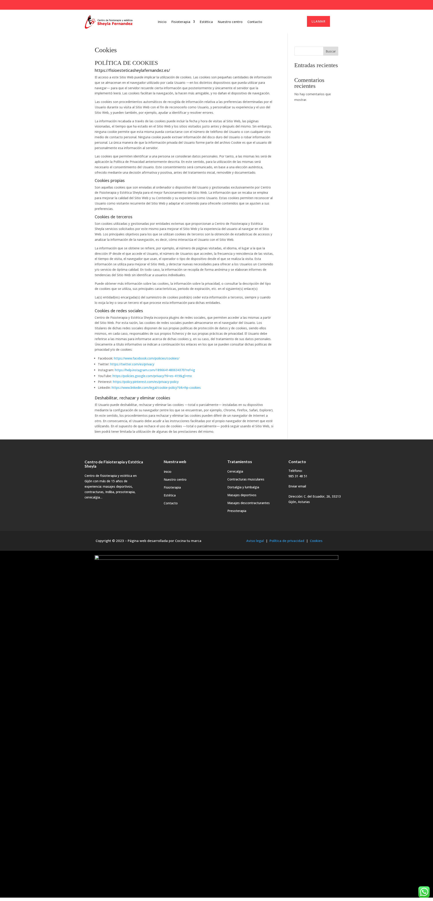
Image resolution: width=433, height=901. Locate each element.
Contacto (254, 21)
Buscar (331, 51)
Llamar (318, 21)
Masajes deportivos (241, 495)
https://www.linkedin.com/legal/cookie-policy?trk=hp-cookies (156, 387)
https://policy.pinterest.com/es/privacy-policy (146, 382)
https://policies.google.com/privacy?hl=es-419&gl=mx (152, 376)
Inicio (162, 21)
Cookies (316, 540)
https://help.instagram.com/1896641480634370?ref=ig (155, 370)
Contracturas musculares (245, 479)
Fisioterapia (180, 21)
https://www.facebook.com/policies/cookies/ (146, 358)
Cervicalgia (235, 471)
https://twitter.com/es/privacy (132, 364)
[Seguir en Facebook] (334, 4)
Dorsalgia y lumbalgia (243, 487)
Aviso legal (255, 540)
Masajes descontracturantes (248, 503)
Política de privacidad (286, 540)
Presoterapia (236, 511)
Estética (206, 21)
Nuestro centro (230, 21)
